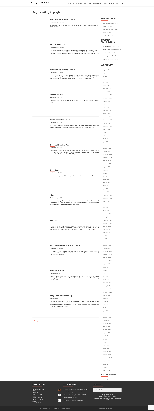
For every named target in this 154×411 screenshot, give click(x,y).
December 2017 (107, 323)
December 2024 (107, 116)
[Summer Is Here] (40, 277)
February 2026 (107, 88)
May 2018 (105, 307)
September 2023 (107, 163)
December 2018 (107, 289)
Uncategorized (107, 379)
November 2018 (107, 292)
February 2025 (107, 110)
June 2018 (105, 304)
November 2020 (107, 223)
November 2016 (107, 354)
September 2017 (107, 329)
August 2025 (106, 101)
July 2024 (105, 132)
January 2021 (106, 217)
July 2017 (105, 336)
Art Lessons (79, 3)
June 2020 (105, 239)
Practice (53, 220)
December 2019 (107, 251)
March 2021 (106, 210)
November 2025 (107, 98)
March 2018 (106, 314)
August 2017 (106, 332)
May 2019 (105, 273)
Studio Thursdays (57, 44)
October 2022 (107, 182)
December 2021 (107, 195)
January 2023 (106, 179)
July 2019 (105, 267)
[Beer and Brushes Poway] (40, 152)
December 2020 (107, 220)
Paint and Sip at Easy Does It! (62, 70)
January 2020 (106, 248)
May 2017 (105, 342)
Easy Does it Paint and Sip (61, 296)
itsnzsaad (109, 408)
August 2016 (106, 361)
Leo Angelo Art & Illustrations (41, 3)
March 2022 (106, 192)
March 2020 (106, 242)
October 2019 (107, 257)
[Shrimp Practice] (40, 101)
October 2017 (107, 326)
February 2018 (107, 317)
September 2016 (107, 358)
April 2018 (105, 311)
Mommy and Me (117, 49)
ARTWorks (71, 3)
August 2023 (106, 167)
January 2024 (106, 151)
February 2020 (107, 245)
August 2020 (106, 232)
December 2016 (107, 351)
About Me (111, 3)
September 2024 (107, 126)
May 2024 (105, 138)
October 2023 (107, 160)
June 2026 (105, 76)
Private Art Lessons (113, 52)
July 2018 (105, 301)
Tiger (52, 195)
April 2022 (105, 188)
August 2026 (106, 70)
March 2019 (106, 279)
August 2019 (106, 264)
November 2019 (107, 254)
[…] (95, 229)
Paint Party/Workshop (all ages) (92, 3)
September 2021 (107, 198)
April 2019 (105, 276)
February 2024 (107, 148)
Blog (117, 3)
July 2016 (105, 364)
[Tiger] (40, 202)
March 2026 (106, 85)
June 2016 (105, 367)
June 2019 (105, 270)
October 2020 (107, 226)
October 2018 (107, 295)
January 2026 (106, 91)
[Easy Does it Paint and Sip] (40, 302)
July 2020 (105, 235)
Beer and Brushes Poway (60, 145)
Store (121, 3)
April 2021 (105, 207)
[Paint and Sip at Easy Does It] (40, 26)
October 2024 (107, 123)
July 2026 (105, 73)
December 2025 (107, 95)
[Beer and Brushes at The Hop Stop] (40, 252)
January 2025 (106, 113)
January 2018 (106, 320)
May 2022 (105, 185)
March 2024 (106, 145)
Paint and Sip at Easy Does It (62, 19)
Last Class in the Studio (60, 120)
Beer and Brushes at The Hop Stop (65, 245)
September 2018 (107, 298)
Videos (105, 3)
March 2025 (106, 107)
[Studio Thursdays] (40, 51)
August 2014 (106, 370)
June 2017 (105, 339)
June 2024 (105, 135)
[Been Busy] (40, 177)
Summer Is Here (57, 271)
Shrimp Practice (57, 95)
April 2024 (105, 142)
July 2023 (105, 170)
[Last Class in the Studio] (40, 127)
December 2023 (107, 154)
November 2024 (107, 120)
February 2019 (107, 282)
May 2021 (105, 204)
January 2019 (106, 286)
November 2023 (107, 157)
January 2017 (106, 348)
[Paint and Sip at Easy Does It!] (40, 76)
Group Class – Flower (114, 46)
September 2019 (107, 260)
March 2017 (106, 345)
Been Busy (54, 170)
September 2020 (107, 229)
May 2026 (105, 79)
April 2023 (105, 176)
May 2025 (105, 104)
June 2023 (105, 173)
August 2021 (106, 201)
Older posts (36, 321)
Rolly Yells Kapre (117, 56)
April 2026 (105, 82)
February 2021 (107, 214)
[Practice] (40, 227)
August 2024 (106, 129)
